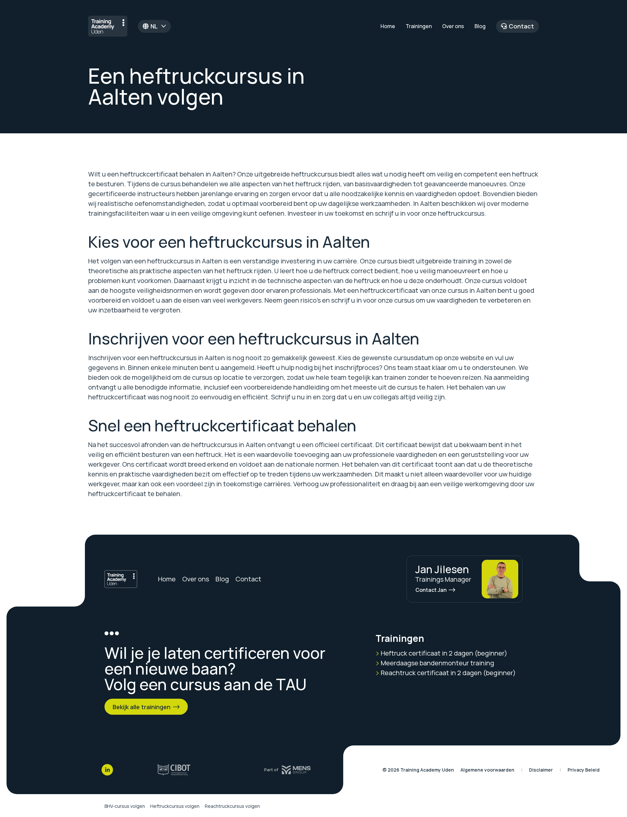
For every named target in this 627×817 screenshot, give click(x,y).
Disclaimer (541, 770)
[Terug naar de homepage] (107, 26)
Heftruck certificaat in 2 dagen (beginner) (443, 653)
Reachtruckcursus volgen (232, 806)
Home (387, 26)
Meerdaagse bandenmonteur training (436, 663)
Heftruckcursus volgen (175, 806)
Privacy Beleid (584, 770)
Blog (480, 26)
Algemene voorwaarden (487, 770)
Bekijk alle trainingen (141, 707)
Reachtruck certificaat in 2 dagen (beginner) (447, 672)
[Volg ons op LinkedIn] (107, 769)
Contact (521, 26)
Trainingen (419, 26)
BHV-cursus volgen (124, 806)
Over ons (453, 26)
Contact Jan (431, 589)
